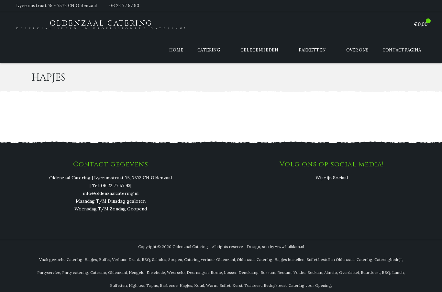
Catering (208, 50)
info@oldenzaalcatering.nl (110, 193)
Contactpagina (401, 50)
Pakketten (312, 50)
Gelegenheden (259, 50)
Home (176, 50)
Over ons (357, 50)
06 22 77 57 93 (124, 5)
